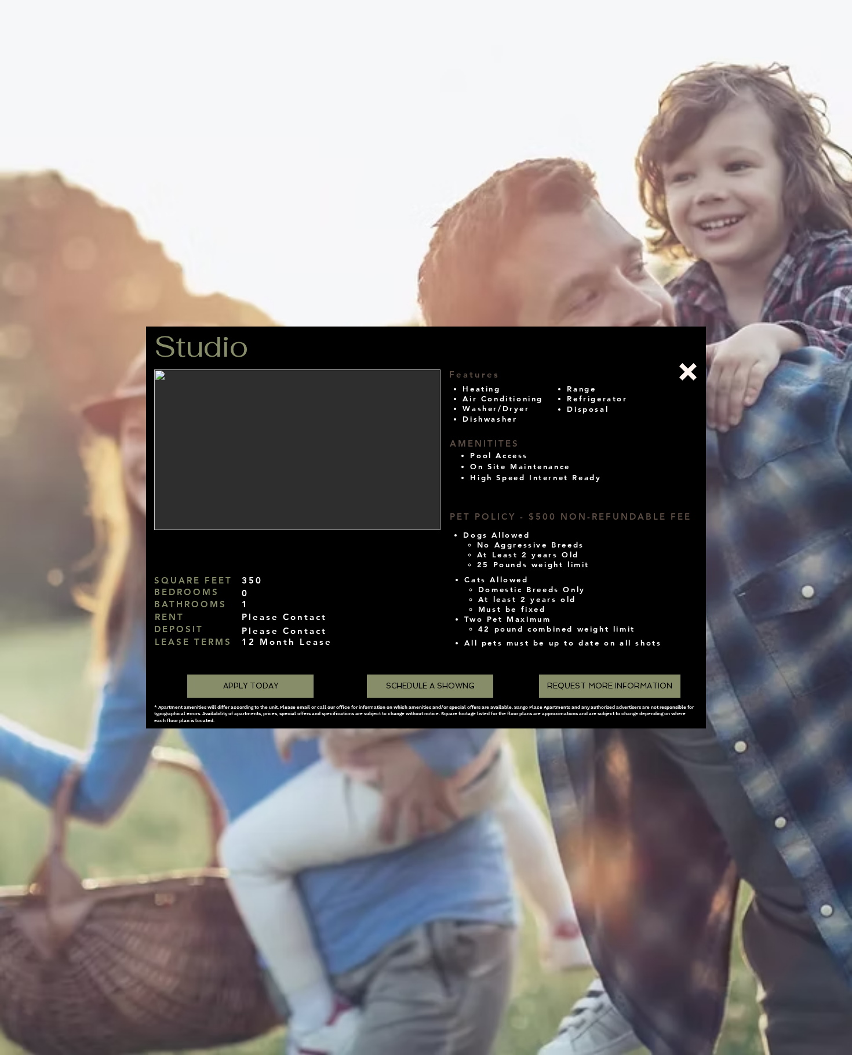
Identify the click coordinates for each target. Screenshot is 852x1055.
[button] (297, 449)
